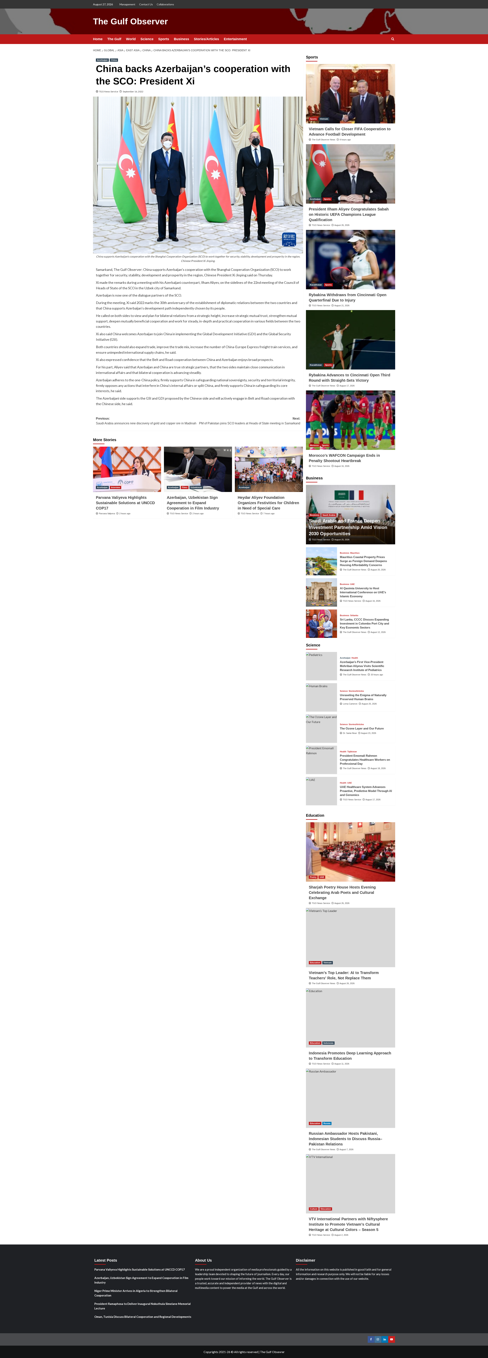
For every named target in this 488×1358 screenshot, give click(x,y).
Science (146, 39)
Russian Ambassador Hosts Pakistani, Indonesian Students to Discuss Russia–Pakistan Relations (345, 1138)
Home (98, 39)
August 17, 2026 (347, 386)
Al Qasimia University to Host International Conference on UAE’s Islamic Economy (363, 592)
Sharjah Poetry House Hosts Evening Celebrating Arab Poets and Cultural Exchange (342, 892)
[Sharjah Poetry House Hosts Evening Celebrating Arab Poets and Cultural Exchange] (350, 852)
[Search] (392, 39)
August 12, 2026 (378, 632)
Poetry (313, 877)
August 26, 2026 (341, 225)
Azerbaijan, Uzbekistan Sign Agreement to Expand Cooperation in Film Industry (193, 502)
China (114, 60)
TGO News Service (108, 91)
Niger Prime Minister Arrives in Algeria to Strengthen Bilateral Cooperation (135, 1293)
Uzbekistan (196, 487)
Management (127, 4)
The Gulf (114, 39)
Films (184, 487)
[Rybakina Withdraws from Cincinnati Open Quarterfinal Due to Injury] (350, 259)
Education (315, 962)
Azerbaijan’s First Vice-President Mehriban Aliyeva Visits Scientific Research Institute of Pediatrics (362, 666)
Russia (326, 1123)
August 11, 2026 (341, 1064)
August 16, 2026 (341, 466)
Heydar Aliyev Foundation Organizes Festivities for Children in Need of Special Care (268, 502)
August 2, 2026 (341, 1235)
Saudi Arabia (329, 515)
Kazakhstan (316, 285)
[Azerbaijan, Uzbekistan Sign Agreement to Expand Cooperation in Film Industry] (198, 469)
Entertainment (235, 39)
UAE (352, 584)
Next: (249, 421)
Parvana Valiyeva (107, 513)
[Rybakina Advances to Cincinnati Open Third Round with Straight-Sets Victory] (350, 339)
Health (355, 658)
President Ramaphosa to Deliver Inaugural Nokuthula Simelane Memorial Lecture (142, 1306)
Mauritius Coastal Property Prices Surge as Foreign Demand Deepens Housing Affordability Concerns (363, 561)
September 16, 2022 (133, 91)
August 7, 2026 (346, 1149)
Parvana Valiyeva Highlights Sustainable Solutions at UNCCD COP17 (125, 502)
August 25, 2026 (341, 539)
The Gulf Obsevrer (272, 1352)
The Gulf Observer (130, 21)
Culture (313, 1209)
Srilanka (354, 615)
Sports (163, 39)
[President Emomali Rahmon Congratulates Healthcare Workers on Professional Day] (321, 760)
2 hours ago (124, 513)
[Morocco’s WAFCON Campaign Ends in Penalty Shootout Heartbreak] (350, 420)
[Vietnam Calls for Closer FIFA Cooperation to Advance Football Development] (350, 93)
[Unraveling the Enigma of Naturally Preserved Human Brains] (321, 697)
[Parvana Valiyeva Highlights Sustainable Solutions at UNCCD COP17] (127, 469)
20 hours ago (377, 674)
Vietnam (324, 119)
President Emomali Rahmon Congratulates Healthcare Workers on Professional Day (365, 759)
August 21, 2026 (341, 305)
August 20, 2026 (378, 570)
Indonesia (328, 1043)
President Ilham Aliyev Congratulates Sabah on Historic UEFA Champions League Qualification (349, 214)
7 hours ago (268, 513)
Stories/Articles (206, 39)
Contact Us (146, 4)
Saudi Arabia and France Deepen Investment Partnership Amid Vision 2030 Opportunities (348, 527)
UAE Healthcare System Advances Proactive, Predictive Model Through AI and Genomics (366, 791)
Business (181, 39)
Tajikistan (352, 752)
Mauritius (355, 553)
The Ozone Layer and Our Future (362, 728)
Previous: (146, 421)
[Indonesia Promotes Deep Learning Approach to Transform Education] (350, 1018)
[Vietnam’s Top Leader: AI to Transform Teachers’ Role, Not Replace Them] (350, 937)
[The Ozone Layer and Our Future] (321, 728)
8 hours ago (345, 139)
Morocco (314, 445)
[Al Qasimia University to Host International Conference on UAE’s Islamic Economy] (321, 592)
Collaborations (165, 4)
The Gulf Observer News (323, 139)
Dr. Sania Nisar (350, 733)
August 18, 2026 (378, 768)
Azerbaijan (102, 60)
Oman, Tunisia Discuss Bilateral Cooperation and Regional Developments (142, 1316)
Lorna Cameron (350, 704)
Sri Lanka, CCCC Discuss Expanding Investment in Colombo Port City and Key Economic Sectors (364, 623)
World (131, 39)
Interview (115, 487)
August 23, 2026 (368, 733)
